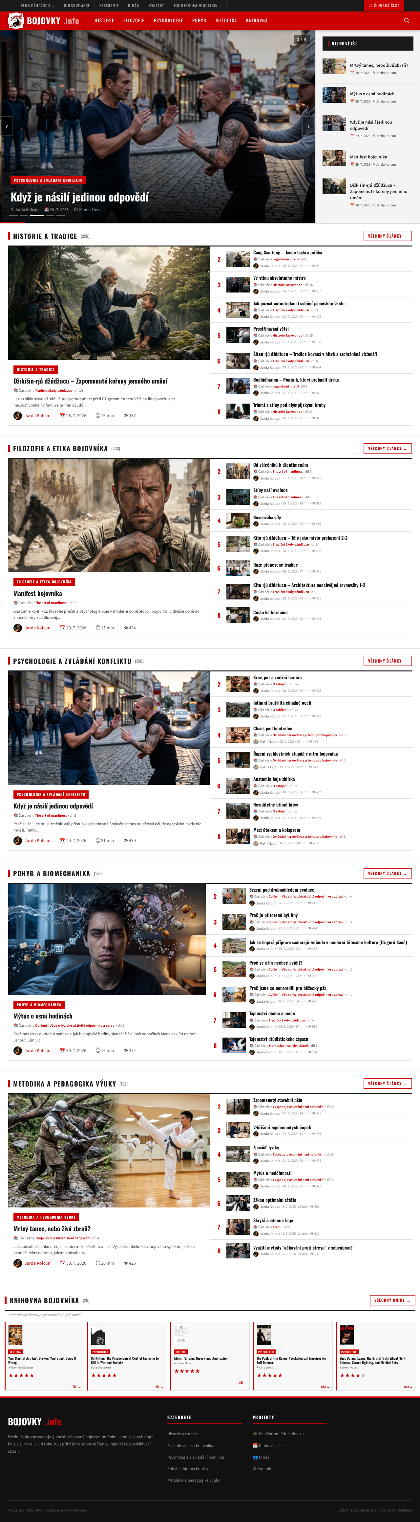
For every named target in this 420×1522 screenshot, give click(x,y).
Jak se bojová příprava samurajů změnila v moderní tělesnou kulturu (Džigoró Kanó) (328, 942)
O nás (133, 5)
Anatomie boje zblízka (274, 779)
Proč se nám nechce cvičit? (276, 963)
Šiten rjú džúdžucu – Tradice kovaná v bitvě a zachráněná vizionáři (315, 354)
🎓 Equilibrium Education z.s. (279, 1434)
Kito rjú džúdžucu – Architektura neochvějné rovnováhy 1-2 (309, 585)
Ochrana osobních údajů (359, 1510)
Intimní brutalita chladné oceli (282, 703)
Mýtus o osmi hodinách (372, 94)
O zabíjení (280, 684)
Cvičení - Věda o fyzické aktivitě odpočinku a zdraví (75, 1026)
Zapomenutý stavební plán (277, 1100)
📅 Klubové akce (268, 1446)
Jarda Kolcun (270, 265)
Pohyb (199, 20)
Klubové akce (77, 5)
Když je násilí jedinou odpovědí (78, 196)
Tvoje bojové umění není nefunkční (62, 1238)
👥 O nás (261, 1457)
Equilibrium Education (196, 5)
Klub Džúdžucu (36, 5)
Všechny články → (388, 235)
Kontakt (156, 5)
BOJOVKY (53, 20)
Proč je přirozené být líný (273, 915)
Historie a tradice (36, 369)
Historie (104, 20)
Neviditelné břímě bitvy (275, 805)
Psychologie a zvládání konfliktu (46, 180)
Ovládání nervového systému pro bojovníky (305, 735)
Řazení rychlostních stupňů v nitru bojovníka (295, 754)
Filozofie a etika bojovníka (44, 582)
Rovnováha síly (267, 517)
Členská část (386, 5)
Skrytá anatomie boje (273, 1220)
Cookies (388, 1510)
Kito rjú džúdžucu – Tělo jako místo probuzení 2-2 (300, 538)
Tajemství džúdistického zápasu (278, 1039)
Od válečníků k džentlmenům (280, 465)
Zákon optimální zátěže (274, 1200)
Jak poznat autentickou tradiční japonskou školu (299, 303)
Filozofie (133, 20)
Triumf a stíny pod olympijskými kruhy (289, 405)
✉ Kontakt (262, 1469)
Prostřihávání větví (271, 329)
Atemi (277, 1227)
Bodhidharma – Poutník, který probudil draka (296, 379)
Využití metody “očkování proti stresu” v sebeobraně (303, 1248)
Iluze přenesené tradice (275, 565)
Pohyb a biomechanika (39, 1004)
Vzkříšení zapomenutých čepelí (282, 1127)
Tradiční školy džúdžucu (53, 390)
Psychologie (168, 20)
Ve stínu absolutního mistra (279, 278)
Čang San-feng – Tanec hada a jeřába (287, 252)
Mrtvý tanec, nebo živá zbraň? (379, 65)
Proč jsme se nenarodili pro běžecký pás (287, 988)
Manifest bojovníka (368, 157)
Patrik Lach (268, 741)
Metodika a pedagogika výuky (46, 1217)
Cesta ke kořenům (270, 612)
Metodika (226, 20)
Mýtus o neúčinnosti (272, 1173)
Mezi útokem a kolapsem (276, 830)
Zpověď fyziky (266, 1148)
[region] (157, 126)
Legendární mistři (286, 259)
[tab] (13, 215)
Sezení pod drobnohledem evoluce (281, 890)
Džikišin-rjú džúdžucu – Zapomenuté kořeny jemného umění (378, 191)
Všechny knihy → (392, 1300)
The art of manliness (51, 603)
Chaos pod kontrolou (272, 728)
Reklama (405, 1510)
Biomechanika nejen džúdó (289, 1045)
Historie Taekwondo (288, 284)
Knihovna (257, 20)
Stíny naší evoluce (270, 490)
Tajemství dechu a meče (272, 1014)
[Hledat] (406, 21)
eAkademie (109, 5)
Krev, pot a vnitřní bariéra (277, 677)
